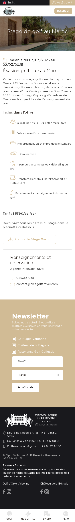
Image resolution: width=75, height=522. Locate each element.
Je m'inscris (25, 387)
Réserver (63, 11)
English (11, 2)
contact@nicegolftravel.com (37, 284)
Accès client (64, 2)
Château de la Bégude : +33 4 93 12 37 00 (34, 446)
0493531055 (25, 277)
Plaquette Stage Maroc (32, 239)
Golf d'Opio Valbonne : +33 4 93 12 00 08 (33, 441)
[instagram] (9, 492)
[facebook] (4, 492)
